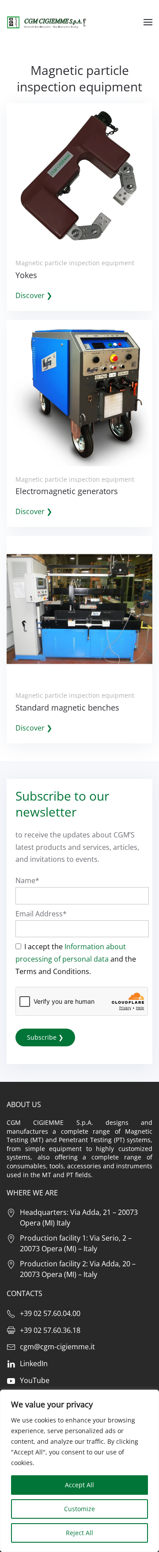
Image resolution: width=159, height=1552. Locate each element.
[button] (148, 22)
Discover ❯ (33, 295)
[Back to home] (46, 22)
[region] (79, 1471)
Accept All (79, 1485)
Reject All (79, 1532)
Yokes (26, 275)
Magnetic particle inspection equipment (74, 263)
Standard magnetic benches (67, 707)
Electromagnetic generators (66, 491)
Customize (79, 1509)
